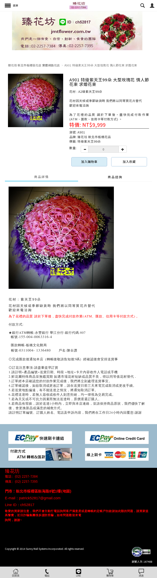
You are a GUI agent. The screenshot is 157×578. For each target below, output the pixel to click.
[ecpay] (40, 437)
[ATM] (40, 454)
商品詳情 (41, 177)
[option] (78, 30)
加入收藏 (129, 161)
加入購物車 (89, 161)
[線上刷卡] (117, 454)
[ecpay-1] (117, 437)
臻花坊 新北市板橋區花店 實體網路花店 (34, 65)
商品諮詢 (115, 177)
